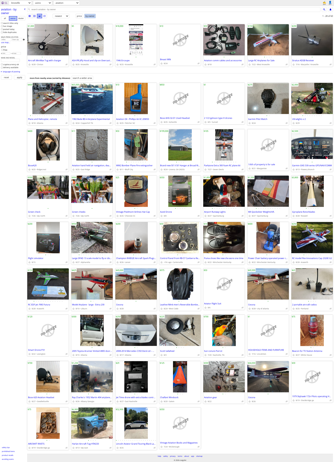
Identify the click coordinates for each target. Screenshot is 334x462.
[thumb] (34, 16)
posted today (8, 29)
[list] (29, 16)
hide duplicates (10, 32)
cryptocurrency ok (11, 64)
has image (7, 26)
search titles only (10, 23)
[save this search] (330, 9)
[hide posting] (66, 64)
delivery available (10, 67)
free (5, 49)
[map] (44, 16)
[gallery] (39, 16)
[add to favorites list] (29, 64)
